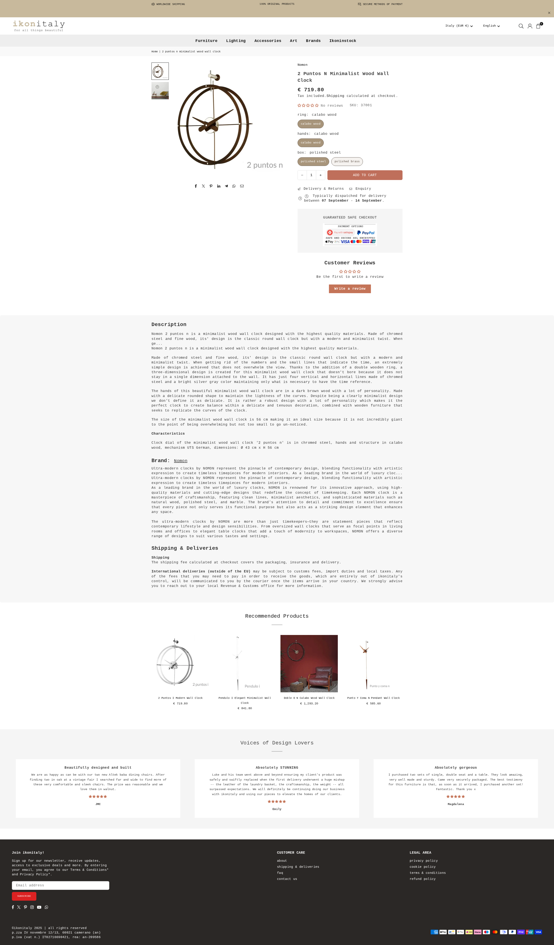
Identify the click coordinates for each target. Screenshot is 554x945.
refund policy (423, 879)
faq (280, 873)
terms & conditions (428, 873)
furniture (206, 41)
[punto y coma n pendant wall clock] (374, 664)
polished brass (347, 161)
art (293, 41)
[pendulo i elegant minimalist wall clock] (245, 664)
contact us (287, 879)
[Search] (521, 26)
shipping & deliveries (298, 867)
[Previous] (179, 120)
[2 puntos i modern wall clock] (180, 664)
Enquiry (362, 189)
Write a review (350, 289)
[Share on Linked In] (219, 186)
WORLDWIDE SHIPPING (170, 4)
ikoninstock (342, 41)
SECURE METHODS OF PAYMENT (382, 4)
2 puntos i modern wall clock (180, 698)
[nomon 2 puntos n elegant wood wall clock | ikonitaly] (160, 90)
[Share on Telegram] (226, 186)
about (282, 861)
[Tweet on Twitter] (203, 186)
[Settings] (530, 26)
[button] (459, 26)
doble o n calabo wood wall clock (309, 698)
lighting (236, 41)
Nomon (303, 65)
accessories (268, 41)
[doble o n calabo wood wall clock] (309, 664)
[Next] (278, 120)
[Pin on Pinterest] (211, 186)
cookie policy (423, 867)
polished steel (313, 161)
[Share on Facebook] (196, 186)
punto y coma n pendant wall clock (373, 698)
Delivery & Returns (322, 189)
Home (154, 51)
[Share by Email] (242, 186)
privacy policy (424, 861)
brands (313, 41)
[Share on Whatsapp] (234, 186)
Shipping (336, 96)
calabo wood (311, 123)
